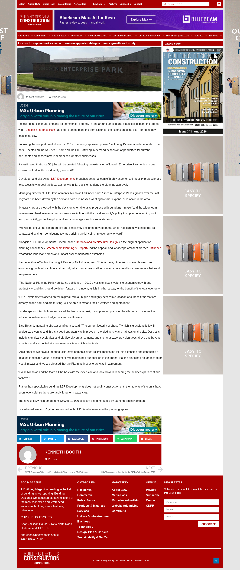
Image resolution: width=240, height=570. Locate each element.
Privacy (151, 489)
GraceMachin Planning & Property (67, 248)
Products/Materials (97, 35)
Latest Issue (64, 4)
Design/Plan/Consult (122, 35)
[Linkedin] (219, 4)
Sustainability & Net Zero (93, 537)
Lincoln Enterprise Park (40, 129)
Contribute (119, 510)
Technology (77, 35)
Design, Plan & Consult (92, 532)
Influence (155, 248)
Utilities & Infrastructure (93, 516)
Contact (138, 4)
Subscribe (125, 4)
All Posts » (50, 459)
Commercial (40, 35)
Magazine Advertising (126, 500)
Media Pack (49, 4)
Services (198, 35)
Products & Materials (91, 505)
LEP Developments (63, 178)
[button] (28, 438)
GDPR (150, 505)
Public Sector (59, 35)
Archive (113, 4)
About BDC (34, 4)
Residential (23, 35)
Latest (22, 4)
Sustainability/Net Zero (177, 35)
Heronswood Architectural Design (97, 242)
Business (213, 35)
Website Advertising (125, 505)
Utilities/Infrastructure (149, 35)
